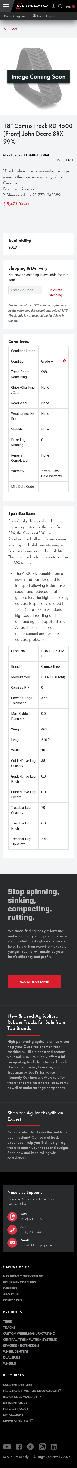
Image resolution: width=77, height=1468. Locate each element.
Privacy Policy (15, 1409)
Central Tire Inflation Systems (30, 1339)
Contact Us (12, 1300)
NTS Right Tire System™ (23, 1276)
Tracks (13, 28)
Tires (7, 1321)
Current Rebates (17, 1385)
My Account (13, 1415)
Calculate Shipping (55, 292)
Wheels (9, 1363)
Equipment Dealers (19, 1282)
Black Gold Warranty (22, 1397)
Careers (10, 1288)
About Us (11, 1294)
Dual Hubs (11, 1357)
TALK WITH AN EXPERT (34, 981)
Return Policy (15, 1403)
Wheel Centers (16, 1351)
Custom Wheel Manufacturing (29, 1333)
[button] (16, 16)
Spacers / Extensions (21, 1345)
